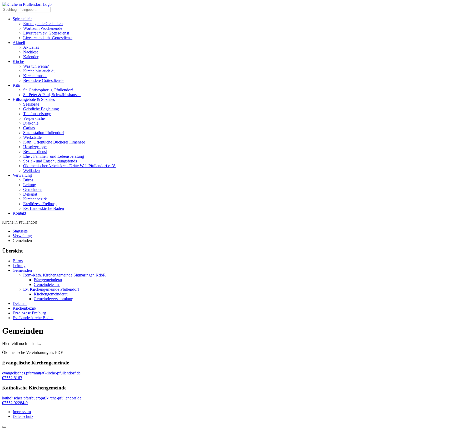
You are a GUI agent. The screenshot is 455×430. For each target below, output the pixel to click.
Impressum (22, 411)
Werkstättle (32, 137)
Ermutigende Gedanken (43, 23)
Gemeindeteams (47, 284)
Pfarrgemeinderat (48, 280)
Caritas (29, 128)
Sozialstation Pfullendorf (43, 132)
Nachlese (30, 52)
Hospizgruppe (35, 147)
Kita (16, 85)
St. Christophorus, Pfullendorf (48, 90)
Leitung (29, 184)
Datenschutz (23, 416)
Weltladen (31, 170)
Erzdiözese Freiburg (40, 203)
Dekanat (30, 194)
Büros (28, 180)
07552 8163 (12, 377)
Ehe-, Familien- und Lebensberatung (53, 156)
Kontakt (19, 213)
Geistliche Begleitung (41, 109)
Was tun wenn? (36, 66)
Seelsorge (31, 104)
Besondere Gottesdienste (43, 80)
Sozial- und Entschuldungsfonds (50, 161)
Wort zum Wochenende (42, 28)
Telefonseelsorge (37, 113)
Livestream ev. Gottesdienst (46, 33)
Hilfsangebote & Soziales (34, 99)
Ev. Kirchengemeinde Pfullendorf (51, 289)
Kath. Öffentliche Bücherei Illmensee (54, 142)
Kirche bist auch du (39, 71)
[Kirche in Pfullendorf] (27, 4)
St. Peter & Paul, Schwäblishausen (52, 94)
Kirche (18, 61)
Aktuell (19, 42)
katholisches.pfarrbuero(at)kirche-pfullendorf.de (41, 398)
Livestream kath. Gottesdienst (47, 38)
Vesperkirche (34, 118)
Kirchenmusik (35, 75)
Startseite (20, 231)
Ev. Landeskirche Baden (43, 208)
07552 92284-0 (15, 403)
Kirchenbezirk (35, 199)
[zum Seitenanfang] (4, 427)
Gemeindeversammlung (53, 298)
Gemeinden (32, 189)
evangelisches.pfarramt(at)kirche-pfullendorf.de (41, 373)
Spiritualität (22, 19)
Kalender (30, 57)
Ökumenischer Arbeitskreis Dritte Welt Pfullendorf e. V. (69, 166)
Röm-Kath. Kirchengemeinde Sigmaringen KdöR (64, 275)
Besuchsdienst (35, 151)
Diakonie (30, 123)
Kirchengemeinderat (50, 294)
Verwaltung (22, 175)
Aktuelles (31, 47)
